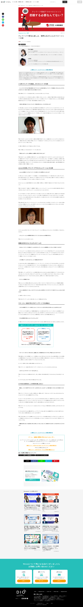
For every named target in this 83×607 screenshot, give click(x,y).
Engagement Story (23, 5)
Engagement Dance (64, 591)
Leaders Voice (49, 591)
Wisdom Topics (56, 591)
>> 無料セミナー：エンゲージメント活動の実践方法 (41, 69)
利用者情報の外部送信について (40, 603)
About (35, 591)
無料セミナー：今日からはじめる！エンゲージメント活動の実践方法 (41, 445)
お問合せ (52, 603)
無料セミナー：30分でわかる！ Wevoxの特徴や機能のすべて (41, 449)
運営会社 (47, 603)
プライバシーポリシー (32, 603)
